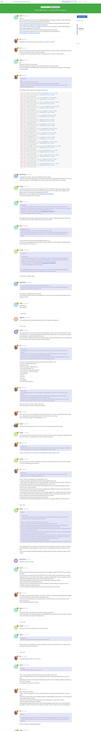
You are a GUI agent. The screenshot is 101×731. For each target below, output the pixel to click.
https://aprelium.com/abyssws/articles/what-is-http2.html (33, 25)
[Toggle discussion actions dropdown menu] (86, 16)
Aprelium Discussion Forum (22, 2)
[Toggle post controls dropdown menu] (70, 35)
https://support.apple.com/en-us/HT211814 (30, 28)
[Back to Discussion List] (2, 2)
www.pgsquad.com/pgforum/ (47, 194)
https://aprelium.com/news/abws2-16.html (30, 33)
